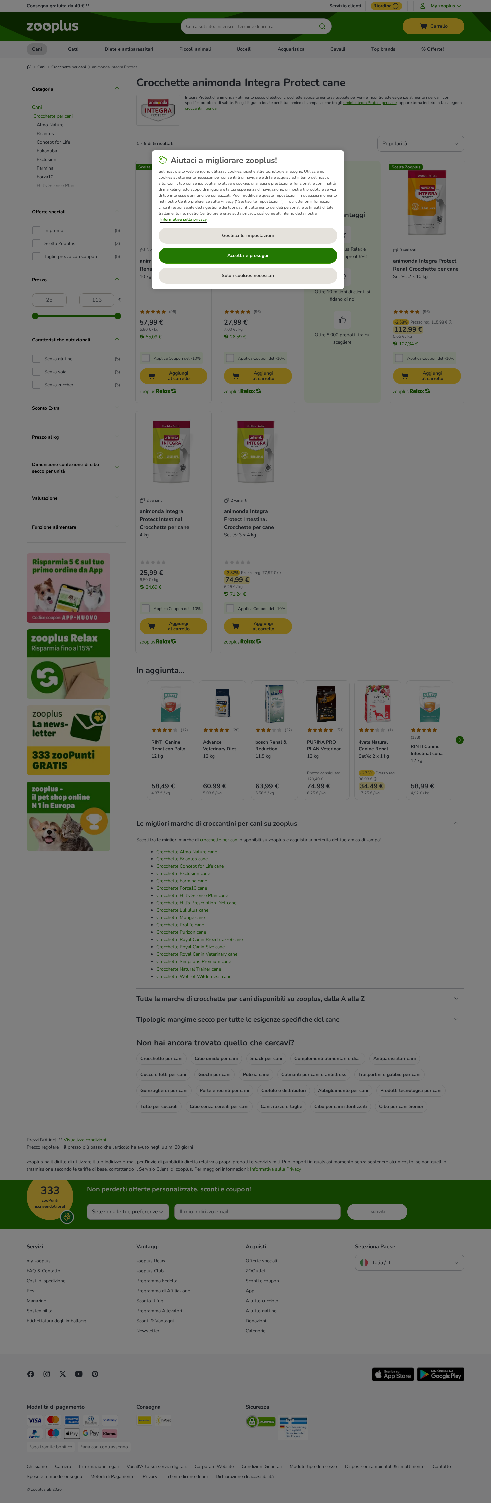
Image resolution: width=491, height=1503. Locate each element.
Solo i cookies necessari (248, 275)
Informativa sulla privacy (183, 219)
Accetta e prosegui (247, 255)
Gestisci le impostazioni (248, 235)
